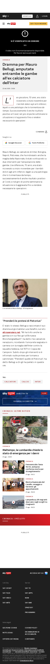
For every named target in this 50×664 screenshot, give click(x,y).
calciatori (10, 382)
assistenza (33, 652)
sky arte (6, 603)
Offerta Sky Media (10, 639)
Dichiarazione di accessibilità (32, 633)
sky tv (28, 588)
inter (38, 382)
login (44, 16)
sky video (7, 598)
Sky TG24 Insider (38, 24)
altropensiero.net (11, 332)
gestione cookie (10, 628)
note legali (8, 633)
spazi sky (29, 607)
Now (27, 598)
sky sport (7, 588)
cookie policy (31, 628)
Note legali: (7, 622)
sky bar (28, 603)
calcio (25, 382)
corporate (30, 639)
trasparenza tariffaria (22, 652)
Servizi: (27, 583)
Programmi (30, 612)
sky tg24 (6, 593)
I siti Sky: (6, 583)
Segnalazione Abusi (26, 660)
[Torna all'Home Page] (11, 23)
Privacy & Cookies (18, 650)
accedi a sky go (37, 573)
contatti (41, 652)
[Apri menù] (4, 23)
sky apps (29, 593)
